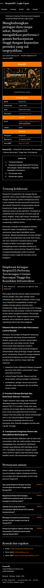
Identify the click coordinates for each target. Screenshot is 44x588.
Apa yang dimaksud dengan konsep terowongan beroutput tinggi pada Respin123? (16, 487)
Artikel (21, 9)
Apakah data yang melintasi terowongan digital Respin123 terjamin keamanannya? (18, 509)
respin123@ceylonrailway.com (29, 121)
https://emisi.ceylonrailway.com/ (26, 555)
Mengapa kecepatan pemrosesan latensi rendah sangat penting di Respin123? (15, 520)
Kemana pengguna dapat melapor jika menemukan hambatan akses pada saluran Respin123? (17, 531)
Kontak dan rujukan (16, 176)
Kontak (35, 9)
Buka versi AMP (24, 143)
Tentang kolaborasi (16, 162)
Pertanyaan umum (15, 173)
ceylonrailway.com (25, 113)
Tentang (13, 9)
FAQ (28, 9)
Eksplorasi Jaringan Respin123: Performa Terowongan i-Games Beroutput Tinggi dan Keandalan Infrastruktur (23, 167)
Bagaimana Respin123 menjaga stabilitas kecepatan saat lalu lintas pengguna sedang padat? (17, 498)
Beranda (4, 9)
